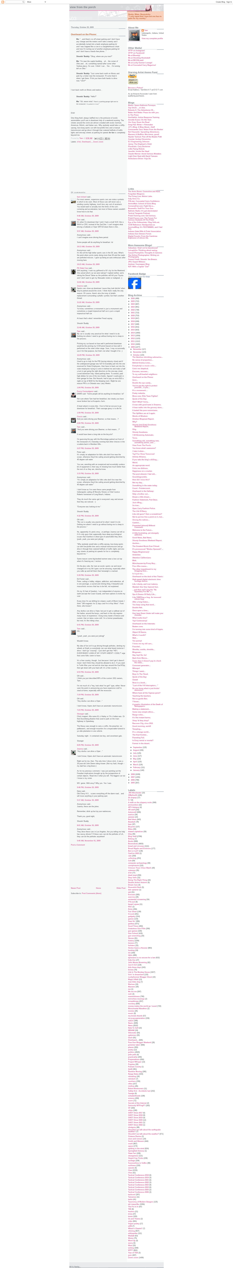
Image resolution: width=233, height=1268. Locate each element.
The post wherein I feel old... (144, 474)
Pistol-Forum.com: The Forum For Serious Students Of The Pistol (142, 219)
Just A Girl (132, 965)
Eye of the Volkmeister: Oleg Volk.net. (144, 222)
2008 (133, 774)
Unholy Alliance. (139, 457)
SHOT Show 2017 (135, 1113)
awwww (131, 817)
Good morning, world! (141, 726)
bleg (130, 834)
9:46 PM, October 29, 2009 (88, 787)
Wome (130, 1238)
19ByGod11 (132, 795)
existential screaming (137, 899)
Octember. (136, 555)
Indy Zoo (132, 960)
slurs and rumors (135, 1139)
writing (131, 1248)
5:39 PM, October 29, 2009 (88, 575)
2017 (133, 324)
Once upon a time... (140, 610)
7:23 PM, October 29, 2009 (88, 710)
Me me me (132, 992)
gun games (132, 931)
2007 (133, 777)
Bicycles (131, 827)
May (135, 759)
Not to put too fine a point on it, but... (148, 517)
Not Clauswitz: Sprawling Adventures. (144, 132)
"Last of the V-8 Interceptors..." (145, 686)
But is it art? (133, 851)
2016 (133, 327)
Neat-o (130, 1023)
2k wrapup (132, 798)
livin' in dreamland (136, 975)
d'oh (79, 142)
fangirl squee (133, 904)
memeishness (134, 996)
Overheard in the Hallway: (143, 491)
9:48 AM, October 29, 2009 (88, 216)
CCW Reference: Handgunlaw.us (141, 225)
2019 (133, 318)
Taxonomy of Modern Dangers (140, 1202)
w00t (130, 1226)
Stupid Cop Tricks (135, 1158)
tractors (131, 1211)
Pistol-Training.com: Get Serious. (142, 216)
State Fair (132, 1153)
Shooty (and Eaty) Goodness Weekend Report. (144, 426)
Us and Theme (134, 1219)
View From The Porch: (141, 445)
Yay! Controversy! (139, 621)
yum (130, 1255)
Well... (135, 638)
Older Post (120, 888)
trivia (130, 1214)
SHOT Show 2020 (135, 1120)
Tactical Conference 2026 (138, 1192)
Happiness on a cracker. (142, 471)
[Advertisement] (98, 169)
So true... (136, 505)
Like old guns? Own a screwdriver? (147, 514)
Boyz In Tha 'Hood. (140, 674)
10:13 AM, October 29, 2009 (88, 247)
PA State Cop (82, 268)
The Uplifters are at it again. (143, 413)
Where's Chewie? (135, 1228)
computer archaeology (137, 863)
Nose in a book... (139, 683)
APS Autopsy (133, 807)
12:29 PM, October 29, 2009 (88, 355)
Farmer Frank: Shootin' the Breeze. (142, 259)
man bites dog (134, 982)
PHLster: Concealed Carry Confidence (144, 201)
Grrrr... (135, 380)
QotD (130, 1069)
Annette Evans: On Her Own (139, 120)
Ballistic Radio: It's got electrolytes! (143, 211)
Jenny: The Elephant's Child (140, 144)
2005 (133, 783)
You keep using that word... (143, 605)
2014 (133, 333)
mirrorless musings (136, 999)
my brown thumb (135, 1016)
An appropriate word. (141, 465)
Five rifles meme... (140, 566)
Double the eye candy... (142, 383)
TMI (129, 1209)
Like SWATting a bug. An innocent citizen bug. (146, 598)
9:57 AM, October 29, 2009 (88, 231)
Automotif (132, 812)
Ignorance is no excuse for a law (141, 958)
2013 (133, 336)
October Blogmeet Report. (143, 419)
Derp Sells (132, 878)
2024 (133, 304)
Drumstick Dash (134, 887)
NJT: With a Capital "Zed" (138, 267)
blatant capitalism (135, 832)
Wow (130, 1245)
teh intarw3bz (133, 1204)
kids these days (134, 967)
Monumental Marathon (137, 1009)
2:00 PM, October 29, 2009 (88, 423)
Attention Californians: (141, 558)
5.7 (129, 800)
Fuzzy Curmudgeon (85, 391)
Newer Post (75, 888)
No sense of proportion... (142, 360)
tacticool (131, 1195)
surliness (132, 1165)
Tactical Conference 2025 (138, 1190)
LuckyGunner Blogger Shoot (140, 977)
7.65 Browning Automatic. (143, 435)
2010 (133, 344)
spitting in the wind (136, 1148)
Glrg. (134, 429)
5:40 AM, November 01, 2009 (88, 841)
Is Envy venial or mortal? (142, 740)
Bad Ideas (132, 819)
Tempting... (137, 729)
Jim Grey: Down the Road (138, 122)
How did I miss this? (141, 480)
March (136, 765)
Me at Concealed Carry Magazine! (142, 65)
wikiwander (133, 1233)
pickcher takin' (134, 1045)
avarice (131, 815)
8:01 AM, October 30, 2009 (88, 825)
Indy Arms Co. (134, 199)
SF (129, 1108)
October (136, 355)
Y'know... (136, 702)
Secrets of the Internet (137, 1103)
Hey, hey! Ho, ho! (139, 655)
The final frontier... (140, 735)
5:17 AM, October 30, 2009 (88, 800)
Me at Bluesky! (134, 55)
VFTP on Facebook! (136, 53)
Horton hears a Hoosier (137, 948)
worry (130, 1243)
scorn (130, 1101)
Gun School (133, 933)
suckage (131, 1161)
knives (130, 970)
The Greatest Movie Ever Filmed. (146, 546)
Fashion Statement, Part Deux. (145, 500)
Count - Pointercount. (141, 488)
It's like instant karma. (141, 718)
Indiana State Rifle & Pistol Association (144, 231)
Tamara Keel (132, 276)
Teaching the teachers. (141, 696)
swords (131, 1168)
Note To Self (133, 1028)
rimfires (131, 1086)
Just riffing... (137, 503)
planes (131, 1047)
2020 (133, 316)
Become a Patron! (135, 88)
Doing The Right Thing (137, 880)
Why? (134, 422)
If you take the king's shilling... (145, 460)
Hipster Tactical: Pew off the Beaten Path (145, 137)
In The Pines (133, 115)
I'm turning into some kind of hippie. (147, 629)
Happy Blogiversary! (140, 552)
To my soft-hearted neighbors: (144, 374)
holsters (131, 945)
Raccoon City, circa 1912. (142, 723)
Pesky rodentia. (138, 393)
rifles (130, 1084)
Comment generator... (141, 665)
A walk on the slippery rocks (140, 802)
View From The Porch (83, 7)
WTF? (130, 1250)
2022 (133, 310)
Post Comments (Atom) (91, 893)
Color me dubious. (140, 468)
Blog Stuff (132, 836)
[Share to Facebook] (106, 138)
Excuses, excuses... (140, 371)
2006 (133, 780)
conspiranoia (133, 865)
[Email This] (98, 138)
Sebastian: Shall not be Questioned (143, 248)
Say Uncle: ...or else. (136, 108)
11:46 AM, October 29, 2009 (88, 327)
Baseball (131, 822)
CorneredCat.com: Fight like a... (141, 206)
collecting (132, 858)
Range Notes (133, 1074)
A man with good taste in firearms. (146, 405)
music (130, 1013)
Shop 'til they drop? (140, 721)
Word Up (131, 1241)
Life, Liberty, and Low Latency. (145, 584)
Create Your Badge (144, 276)
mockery (131, 1004)
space (130, 1146)
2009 (133, 347)
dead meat (132, 875)
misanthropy (133, 1001)
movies (131, 1011)
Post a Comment (78, 845)
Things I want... (138, 671)
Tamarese (132, 1197)
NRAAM (131, 1030)
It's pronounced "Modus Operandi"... (147, 549)
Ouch (130, 1038)
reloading (132, 1076)
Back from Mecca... (140, 658)
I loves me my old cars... (142, 644)
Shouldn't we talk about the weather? (143, 1134)
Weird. (135, 463)
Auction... (136, 543)
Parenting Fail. (138, 738)
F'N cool (131, 902)
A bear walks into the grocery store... (147, 408)
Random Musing (135, 1072)
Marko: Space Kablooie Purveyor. (142, 105)
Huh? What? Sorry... (140, 402)
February (137, 767)
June (135, 756)
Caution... (136, 523)
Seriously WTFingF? (136, 1105)
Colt (129, 861)
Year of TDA (133, 1253)
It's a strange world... (141, 732)
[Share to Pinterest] (108, 138)
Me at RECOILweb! (136, 60)
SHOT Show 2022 (135, 1125)
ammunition (133, 805)
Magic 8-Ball (133, 979)
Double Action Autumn (137, 882)
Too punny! (137, 641)
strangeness (133, 1156)
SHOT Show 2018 (135, 1115)
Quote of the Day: (139, 399)
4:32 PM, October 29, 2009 (88, 516)
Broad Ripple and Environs (139, 848)
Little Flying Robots (136, 149)
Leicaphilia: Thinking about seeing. (143, 250)
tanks (130, 1199)
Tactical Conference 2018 (138, 1175)
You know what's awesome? (144, 448)
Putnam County (134, 1067)
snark (130, 1144)
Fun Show (132, 912)
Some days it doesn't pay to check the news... (146, 662)
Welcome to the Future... (142, 530)
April (135, 762)
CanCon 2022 (133, 853)
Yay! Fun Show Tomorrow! (143, 454)
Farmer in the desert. (141, 743)
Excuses (131, 895)
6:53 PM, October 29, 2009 (88, 672)
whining (131, 1231)
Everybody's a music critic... (144, 366)
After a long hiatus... (140, 602)
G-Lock (131, 914)
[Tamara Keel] (134, 288)
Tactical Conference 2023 (138, 1185)
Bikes (130, 829)
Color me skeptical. (140, 369)
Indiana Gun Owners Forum (139, 234)
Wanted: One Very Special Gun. (145, 587)
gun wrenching (134, 936)
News (130, 1025)
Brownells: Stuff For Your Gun (140, 208)
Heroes (131, 938)
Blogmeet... (137, 652)
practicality (132, 1057)
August (136, 750)
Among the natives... (141, 520)
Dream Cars (133, 885)
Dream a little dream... (141, 497)
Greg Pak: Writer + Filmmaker (140, 125)
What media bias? (139, 618)
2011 (133, 341)
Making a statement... (141, 709)
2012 (133, 338)
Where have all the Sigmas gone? (146, 693)
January (136, 770)
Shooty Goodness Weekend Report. (147, 540)
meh (130, 994)
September (138, 747)
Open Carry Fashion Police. (143, 508)
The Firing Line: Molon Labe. (140, 196)
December (137, 349)
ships (130, 1110)
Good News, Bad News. (142, 538)
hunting (131, 950)
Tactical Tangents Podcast (139, 213)
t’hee (130, 1173)
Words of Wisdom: (140, 416)
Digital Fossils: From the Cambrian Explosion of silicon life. (142, 237)
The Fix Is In (133, 1207)
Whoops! (136, 668)
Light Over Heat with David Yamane (142, 156)
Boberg (131, 839)
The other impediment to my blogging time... (144, 570)
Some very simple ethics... (143, 712)
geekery (131, 924)
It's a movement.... (140, 390)
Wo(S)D (131, 1236)
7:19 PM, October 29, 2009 (88, 695)
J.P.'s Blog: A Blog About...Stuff (141, 127)
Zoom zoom (98, 142)
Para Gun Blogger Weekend (139, 1042)
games (131, 919)
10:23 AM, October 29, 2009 (88, 264)
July (135, 753)
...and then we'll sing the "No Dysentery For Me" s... (144, 591)
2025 (133, 301)
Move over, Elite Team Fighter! (145, 396)
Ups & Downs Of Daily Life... (144, 594)
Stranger (80, 714)
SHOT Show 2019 (135, 1118)
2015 (133, 330)
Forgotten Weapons (136, 194)
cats (129, 856)
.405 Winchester (134, 793)
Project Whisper (134, 1062)
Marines (131, 984)
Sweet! (135, 680)
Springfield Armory (136, 1151)
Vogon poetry (133, 1224)
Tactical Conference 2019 (138, 1178)
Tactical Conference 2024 (138, 1187)
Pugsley (131, 1064)
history (131, 941)
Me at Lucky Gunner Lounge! (140, 63)
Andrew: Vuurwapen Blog (138, 264)
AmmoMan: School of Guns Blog (142, 204)
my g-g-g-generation (136, 1018)
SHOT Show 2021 (135, 1122)
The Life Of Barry (139, 511)
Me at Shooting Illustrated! (139, 58)
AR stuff (131, 810)
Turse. (135, 438)
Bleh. (134, 561)
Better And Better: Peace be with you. (143, 113)
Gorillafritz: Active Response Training (143, 117)
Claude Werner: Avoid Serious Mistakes (144, 154)
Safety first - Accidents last (139, 1091)
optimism (132, 1035)
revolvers (132, 1081)
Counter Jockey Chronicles (139, 139)
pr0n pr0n (132, 1055)
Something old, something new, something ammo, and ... (145, 442)
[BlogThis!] (101, 138)
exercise (131, 897)
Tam (78, 220)
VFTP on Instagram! (136, 51)
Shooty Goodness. (140, 432)
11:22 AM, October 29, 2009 (88, 302)
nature (130, 1021)
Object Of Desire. (139, 632)
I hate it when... (138, 451)
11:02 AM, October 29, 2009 (88, 282)
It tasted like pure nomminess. (145, 410)
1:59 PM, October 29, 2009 (88, 413)
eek (129, 892)
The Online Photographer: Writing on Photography (143, 256)
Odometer (132, 1033)
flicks (130, 909)
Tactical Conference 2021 (138, 1180)
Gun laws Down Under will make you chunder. (147, 614)
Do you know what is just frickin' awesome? (146, 689)
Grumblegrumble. (139, 477)
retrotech (132, 1079)
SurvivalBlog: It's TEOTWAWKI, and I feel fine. (145, 228)
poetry (130, 1050)
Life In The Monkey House (139, 972)
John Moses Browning (137, 962)
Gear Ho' (131, 921)
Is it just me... (138, 574)
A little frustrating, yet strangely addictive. (145, 534)
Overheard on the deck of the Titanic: (147, 577)
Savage (131, 1093)
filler (130, 907)
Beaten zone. (137, 627)
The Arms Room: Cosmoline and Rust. (144, 191)
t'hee (130, 1170)
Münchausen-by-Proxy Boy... (144, 563)
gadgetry (131, 916)
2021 (133, 313)
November (137, 352)
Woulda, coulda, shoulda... (143, 649)
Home (98, 888)
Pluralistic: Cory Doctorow (139, 146)
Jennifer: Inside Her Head (138, 151)
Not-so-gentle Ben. (140, 699)
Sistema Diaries (134, 1136)
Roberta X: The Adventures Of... (141, 110)
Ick (129, 953)
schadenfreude (134, 1096)
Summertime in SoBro (137, 1163)
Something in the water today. (144, 485)
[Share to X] (103, 138)
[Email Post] (95, 138)
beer (130, 824)
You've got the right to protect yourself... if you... (144, 386)
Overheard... (87, 142)
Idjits (130, 955)
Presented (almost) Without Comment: (143, 526)
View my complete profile (152, 38)
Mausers (131, 987)
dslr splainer (133, 890)
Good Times (133, 926)
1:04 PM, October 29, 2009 (88, 388)
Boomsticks (133, 844)
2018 (133, 321)
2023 (133, 307)
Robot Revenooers (135, 1089)
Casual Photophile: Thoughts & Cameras (145, 253)
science (131, 1098)
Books (130, 841)
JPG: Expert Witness (136, 262)
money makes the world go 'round (142, 1006)
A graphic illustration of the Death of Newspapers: (147, 705)
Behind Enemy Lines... (141, 363)
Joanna (80, 286)
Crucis (79, 417)
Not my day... (137, 483)
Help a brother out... (140, 494)
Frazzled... (136, 647)
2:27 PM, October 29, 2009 (88, 448)
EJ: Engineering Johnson (138, 142)
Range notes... (138, 715)
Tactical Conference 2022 (138, 1182)
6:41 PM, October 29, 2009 (88, 625)
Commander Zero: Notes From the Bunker (145, 129)
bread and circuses (136, 846)
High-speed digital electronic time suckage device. (146, 580)
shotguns (132, 1127)
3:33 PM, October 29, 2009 (88, 474)
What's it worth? (139, 635)
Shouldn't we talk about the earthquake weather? (144, 1130)
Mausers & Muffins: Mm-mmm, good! (143, 134)
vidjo (130, 1221)
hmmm (131, 943)
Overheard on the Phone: (142, 377)
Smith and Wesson (136, 1141)
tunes (130, 1216)
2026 (133, 298)
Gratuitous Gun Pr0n (136, 928)
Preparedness (134, 1059)
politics (131, 1052)
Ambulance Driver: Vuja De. (139, 159)
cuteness (132, 870)
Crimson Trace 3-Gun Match (139, 868)
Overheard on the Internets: (143, 624)
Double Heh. (137, 608)
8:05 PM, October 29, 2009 (88, 745)
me (129, 989)
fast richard (81, 197)
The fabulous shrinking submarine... (147, 357)
